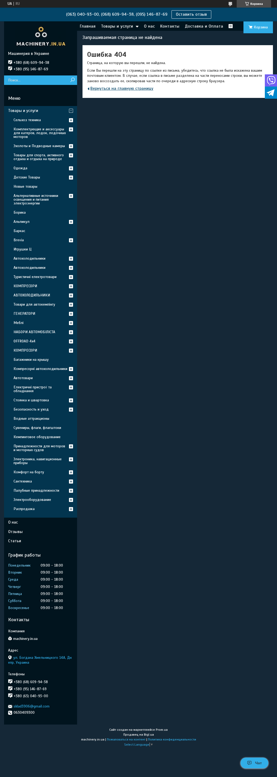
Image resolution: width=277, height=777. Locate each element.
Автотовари (23, 378)
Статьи (14, 540)
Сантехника (23, 481)
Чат (258, 763)
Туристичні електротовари (35, 277)
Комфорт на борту (29, 472)
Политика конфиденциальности (172, 739)
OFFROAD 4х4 (24, 341)
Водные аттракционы (31, 418)
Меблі (19, 322)
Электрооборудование (32, 499)
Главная (87, 26)
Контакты (169, 26)
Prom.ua (162, 730)
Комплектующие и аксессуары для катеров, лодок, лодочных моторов (40, 133)
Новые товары (25, 186)
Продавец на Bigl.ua (138, 734)
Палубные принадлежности (36, 490)
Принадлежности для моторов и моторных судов (39, 448)
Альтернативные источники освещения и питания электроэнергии (36, 199)
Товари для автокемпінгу (34, 304)
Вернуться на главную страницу (121, 88)
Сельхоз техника (27, 120)
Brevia (19, 240)
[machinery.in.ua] (40, 36)
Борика (20, 212)
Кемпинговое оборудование (37, 437)
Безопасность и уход (31, 409)
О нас (149, 26)
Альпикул (21, 221)
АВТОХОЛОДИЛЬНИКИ (32, 295)
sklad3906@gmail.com (32, 706)
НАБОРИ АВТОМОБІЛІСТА (34, 332)
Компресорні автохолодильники (40, 368)
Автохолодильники (29, 258)
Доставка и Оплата (204, 26)
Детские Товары (27, 177)
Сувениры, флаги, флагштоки (37, 427)
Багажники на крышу (31, 359)
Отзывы (15, 531)
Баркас (19, 231)
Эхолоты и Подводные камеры (39, 146)
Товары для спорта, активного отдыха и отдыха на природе (39, 157)
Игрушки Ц (22, 249)
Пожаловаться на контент (126, 739)
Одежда (20, 168)
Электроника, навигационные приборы (38, 461)
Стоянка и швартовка (31, 400)
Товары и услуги (117, 26)
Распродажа (24, 509)
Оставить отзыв (191, 14)
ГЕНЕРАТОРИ (24, 313)
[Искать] (72, 80)
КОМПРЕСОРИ (25, 286)
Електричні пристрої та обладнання (33, 389)
